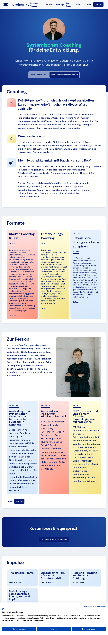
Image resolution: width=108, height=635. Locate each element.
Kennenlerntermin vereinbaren (64, 74)
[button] (6, 4)
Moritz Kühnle (32, 60)
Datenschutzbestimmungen (94, 606)
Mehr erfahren (38, 74)
